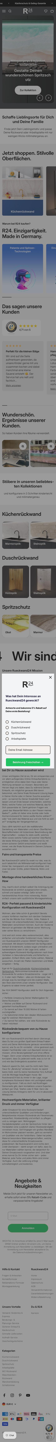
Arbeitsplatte (18, 738)
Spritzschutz (18, 733)
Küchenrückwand (21, 721)
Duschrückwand (20, 727)
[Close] (50, 677)
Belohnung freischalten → (28, 762)
